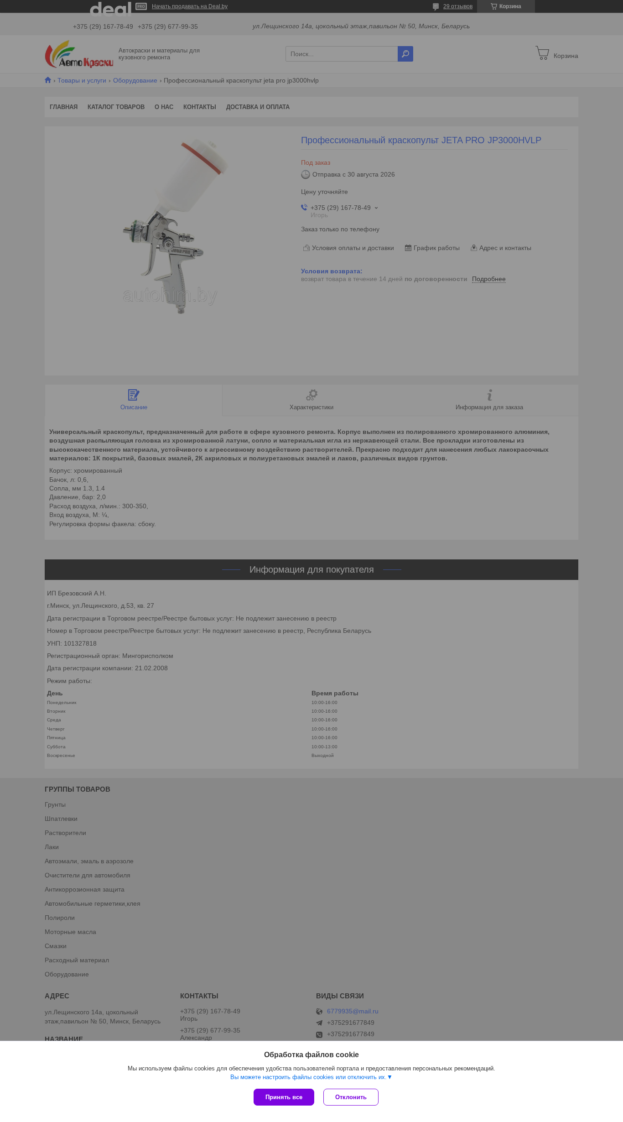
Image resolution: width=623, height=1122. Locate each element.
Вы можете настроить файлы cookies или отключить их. (308, 1077)
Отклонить (351, 1097)
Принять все (283, 1097)
